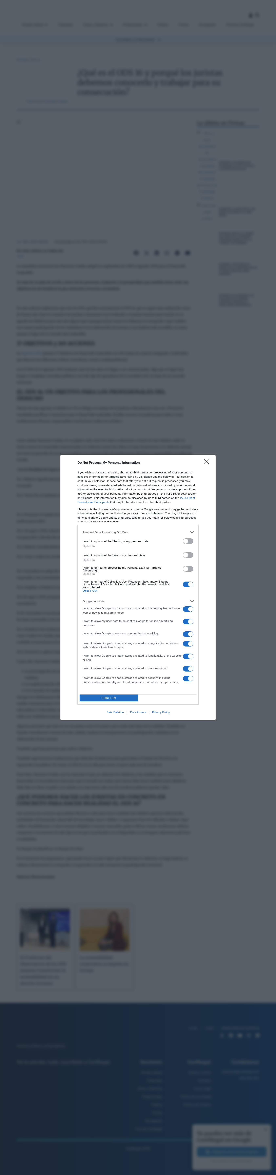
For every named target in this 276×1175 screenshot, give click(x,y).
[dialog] (138, 587)
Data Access (138, 712)
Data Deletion (115, 712)
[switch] (188, 541)
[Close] (208, 463)
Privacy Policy (161, 712)
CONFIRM (108, 698)
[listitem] (138, 532)
